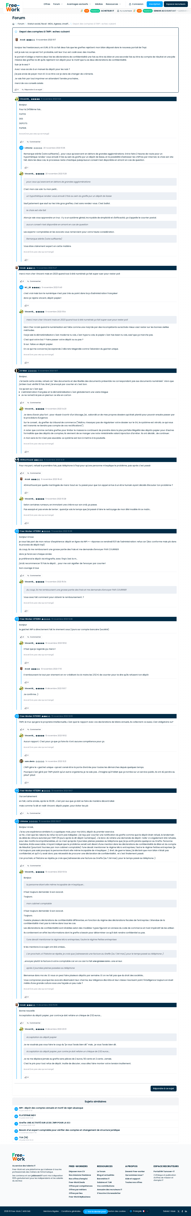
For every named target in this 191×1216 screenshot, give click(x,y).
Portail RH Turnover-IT (164, 1171)
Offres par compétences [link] (81, 1186)
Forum (21, 23)
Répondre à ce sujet (33, 89)
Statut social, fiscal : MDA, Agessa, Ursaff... (48, 23)
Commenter (35, 142)
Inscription (154, 4)
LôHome (28, 148)
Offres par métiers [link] (78, 1189)
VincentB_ (25, 99)
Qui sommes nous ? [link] (134, 1175)
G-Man (23, 370)
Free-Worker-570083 (30, 716)
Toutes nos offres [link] (133, 1182)
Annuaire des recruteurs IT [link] (109, 1189)
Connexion (137, 4)
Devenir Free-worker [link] (135, 1171)
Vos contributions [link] (105, 1186)
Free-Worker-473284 (30, 531)
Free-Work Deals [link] (77, 1182)
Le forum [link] (101, 1171)
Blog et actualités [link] (105, 1175)
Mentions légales (51, 1211)
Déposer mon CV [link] (77, 1171)
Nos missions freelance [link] (80, 1175)
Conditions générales (71, 1211)
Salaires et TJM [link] (104, 1182)
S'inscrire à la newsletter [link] (109, 1193)
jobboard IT (37, 1175)
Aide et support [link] (132, 1178)
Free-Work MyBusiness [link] (79, 1197)
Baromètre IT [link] (103, 1178)
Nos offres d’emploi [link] (78, 1178)
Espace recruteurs (175, 4)
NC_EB (28, 287)
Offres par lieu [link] (76, 1193)
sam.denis (30, 761)
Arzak (22, 39)
